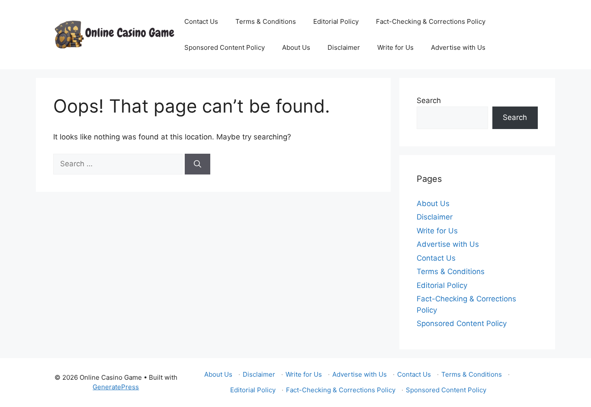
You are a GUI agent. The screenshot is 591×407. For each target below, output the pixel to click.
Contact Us (201, 21)
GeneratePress (116, 387)
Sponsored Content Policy (224, 47)
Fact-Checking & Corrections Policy (430, 21)
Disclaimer (344, 47)
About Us (296, 47)
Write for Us (395, 47)
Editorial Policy (336, 21)
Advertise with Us (458, 47)
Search (429, 100)
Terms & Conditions (265, 21)
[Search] (197, 164)
